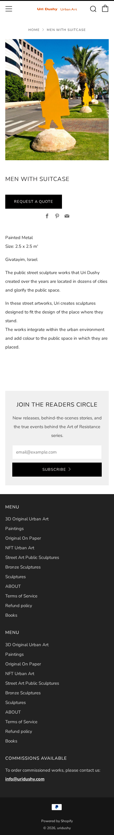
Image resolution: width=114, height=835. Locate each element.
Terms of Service (21, 596)
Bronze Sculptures (23, 567)
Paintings (14, 528)
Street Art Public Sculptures (32, 557)
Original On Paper (23, 538)
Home (34, 30)
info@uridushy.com (24, 779)
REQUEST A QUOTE (33, 201)
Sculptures (15, 577)
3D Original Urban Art (27, 519)
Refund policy (18, 606)
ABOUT (13, 586)
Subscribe (54, 469)
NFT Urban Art (19, 548)
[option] (57, 99)
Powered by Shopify (57, 821)
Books (11, 615)
